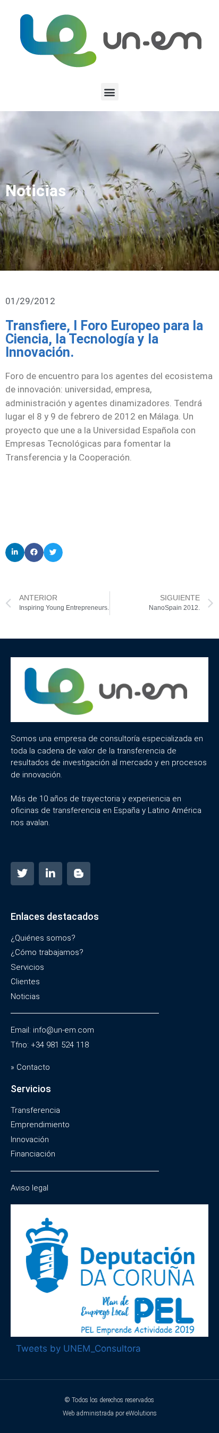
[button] (110, 91)
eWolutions (141, 1413)
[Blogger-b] (78, 873)
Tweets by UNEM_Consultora (78, 1348)
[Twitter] (22, 873)
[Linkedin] (50, 873)
